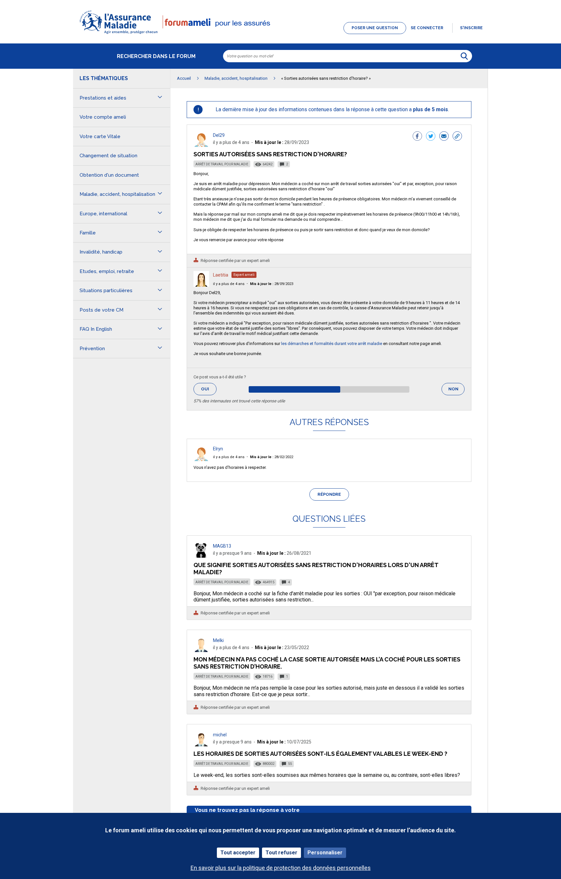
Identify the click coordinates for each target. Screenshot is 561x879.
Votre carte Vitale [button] (100, 136)
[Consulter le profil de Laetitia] (201, 285)
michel (220, 734)
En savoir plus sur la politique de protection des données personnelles (281, 867)
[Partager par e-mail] (444, 136)
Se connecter (427, 28)
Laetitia (220, 275)
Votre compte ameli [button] (103, 117)
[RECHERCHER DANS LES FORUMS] (464, 56)
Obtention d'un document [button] (109, 175)
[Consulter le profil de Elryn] (201, 459)
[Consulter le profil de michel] (201, 745)
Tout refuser (281, 852)
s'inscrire (471, 28)
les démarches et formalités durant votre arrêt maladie (331, 343)
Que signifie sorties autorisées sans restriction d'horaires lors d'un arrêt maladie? (315, 569)
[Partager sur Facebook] (417, 136)
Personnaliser (325, 852)
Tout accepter (238, 852)
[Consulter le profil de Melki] (201, 650)
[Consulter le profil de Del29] (201, 145)
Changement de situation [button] (108, 156)
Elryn (218, 448)
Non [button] (456, 390)
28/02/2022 (271, 457)
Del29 (219, 135)
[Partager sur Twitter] (430, 136)
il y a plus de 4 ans (228, 284)
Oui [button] (209, 388)
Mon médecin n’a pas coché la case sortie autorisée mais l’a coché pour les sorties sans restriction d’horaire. (326, 663)
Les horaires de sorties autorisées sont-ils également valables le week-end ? (320, 753)
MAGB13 (222, 546)
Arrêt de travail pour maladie (221, 164)
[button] (280, 34)
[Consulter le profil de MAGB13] (201, 556)
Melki (218, 640)
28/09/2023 (271, 284)
